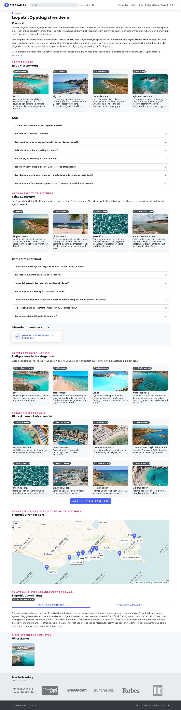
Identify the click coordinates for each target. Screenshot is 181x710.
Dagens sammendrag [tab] (51, 605)
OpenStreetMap (146, 582)
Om (141, 5)
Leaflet (136, 582)
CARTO (165, 582)
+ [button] (16, 523)
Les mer (16, 55)
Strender (123, 5)
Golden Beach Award (156, 5)
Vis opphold (86, 5)
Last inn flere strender (90, 501)
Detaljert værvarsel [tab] (130, 605)
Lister (134, 5)
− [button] (16, 528)
